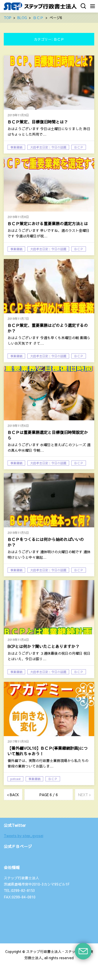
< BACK (13, 794)
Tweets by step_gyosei (23, 835)
